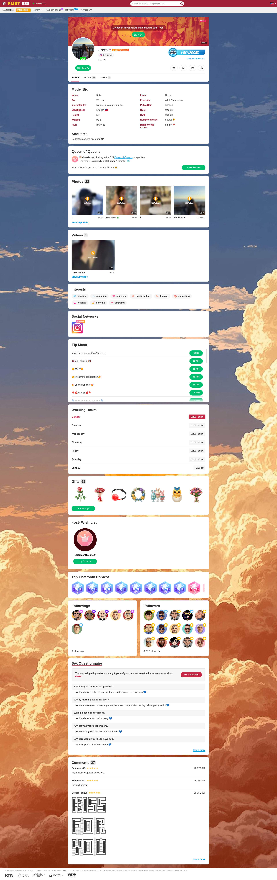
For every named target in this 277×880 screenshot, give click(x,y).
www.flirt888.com (34, 870)
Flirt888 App (86, 10)
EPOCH (54, 870)
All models (8, 10)
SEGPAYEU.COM (66, 870)
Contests (69, 10)
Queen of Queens (123, 157)
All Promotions (53, 10)
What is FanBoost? (196, 58)
